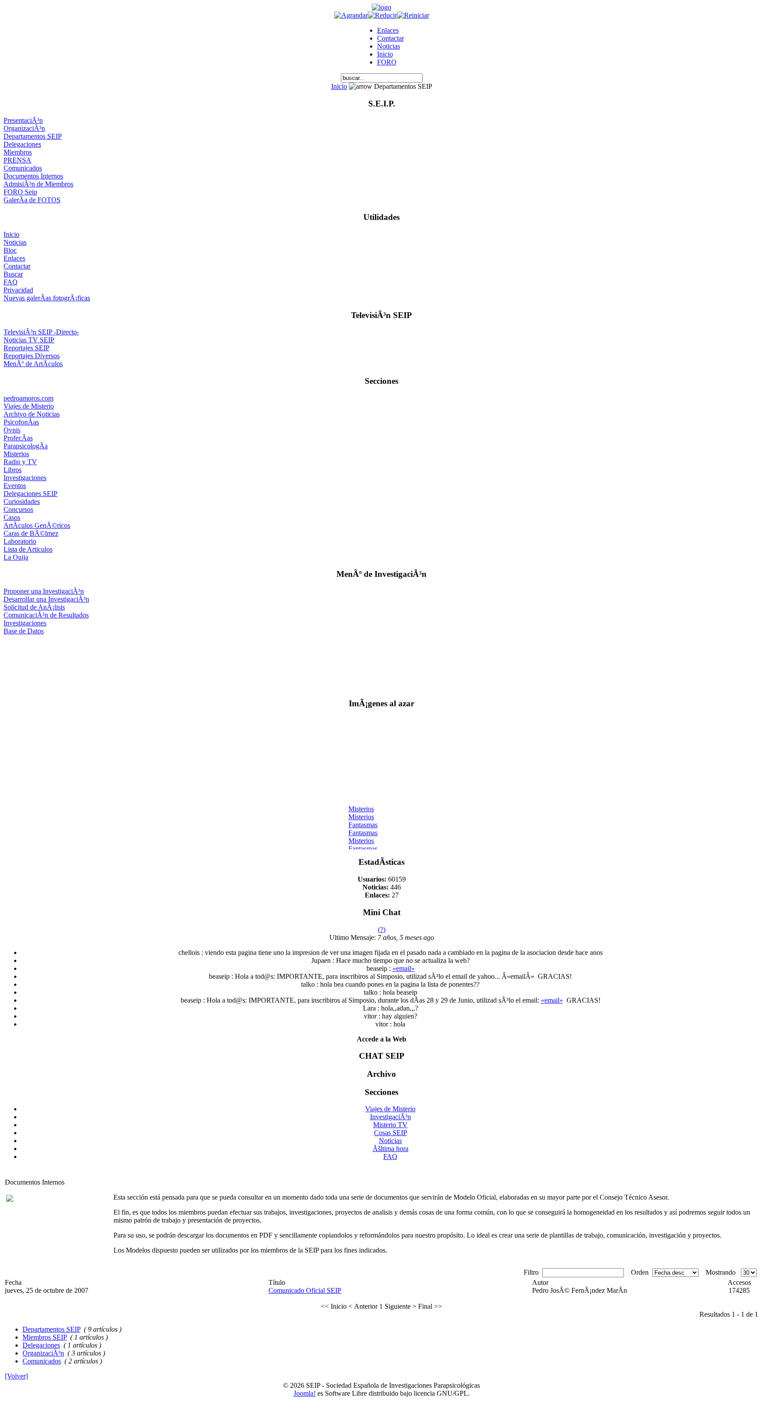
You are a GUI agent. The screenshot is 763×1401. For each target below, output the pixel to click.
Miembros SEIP (45, 1337)
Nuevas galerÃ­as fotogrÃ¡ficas (47, 298)
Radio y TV (20, 462)
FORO (387, 62)
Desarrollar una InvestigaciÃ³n (46, 599)
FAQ (11, 282)
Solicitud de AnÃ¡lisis (34, 607)
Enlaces (388, 30)
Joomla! (305, 1393)
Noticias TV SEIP (29, 340)
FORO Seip (20, 192)
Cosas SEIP (390, 1132)
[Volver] (16, 1376)
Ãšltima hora (390, 1148)
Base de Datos (24, 631)
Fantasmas (363, 821)
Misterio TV (390, 1124)
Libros (13, 469)
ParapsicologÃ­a (26, 446)
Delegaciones (22, 144)
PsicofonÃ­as (21, 422)
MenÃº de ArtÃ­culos (33, 363)
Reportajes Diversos (32, 356)
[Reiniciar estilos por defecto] (413, 15)
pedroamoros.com (28, 398)
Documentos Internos (33, 176)
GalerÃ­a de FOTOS (32, 200)
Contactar (390, 38)
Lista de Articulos (28, 549)
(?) (381, 929)
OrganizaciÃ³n (24, 128)
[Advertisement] (381, 662)
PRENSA (17, 160)
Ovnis (12, 430)
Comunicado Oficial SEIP (304, 1290)
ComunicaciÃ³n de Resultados (46, 615)
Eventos (15, 485)
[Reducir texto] (382, 15)
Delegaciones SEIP (30, 493)
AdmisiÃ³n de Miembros (38, 184)
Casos (12, 517)
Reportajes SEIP (26, 348)
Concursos (18, 509)
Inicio (385, 54)
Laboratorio (20, 541)
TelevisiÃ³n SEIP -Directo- (41, 332)
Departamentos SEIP (33, 136)
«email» (404, 968)
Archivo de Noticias (32, 414)
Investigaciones (25, 477)
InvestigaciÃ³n (390, 1117)
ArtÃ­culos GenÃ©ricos (37, 525)
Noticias (388, 46)
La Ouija (16, 557)
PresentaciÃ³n (23, 120)
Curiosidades (22, 501)
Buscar (13, 274)
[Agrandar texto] (351, 15)
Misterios (16, 454)
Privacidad (18, 290)
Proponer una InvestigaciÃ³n (44, 591)
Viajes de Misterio (29, 406)
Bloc (10, 250)
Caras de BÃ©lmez (31, 533)
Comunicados (23, 168)
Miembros (18, 152)
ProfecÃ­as (18, 438)
